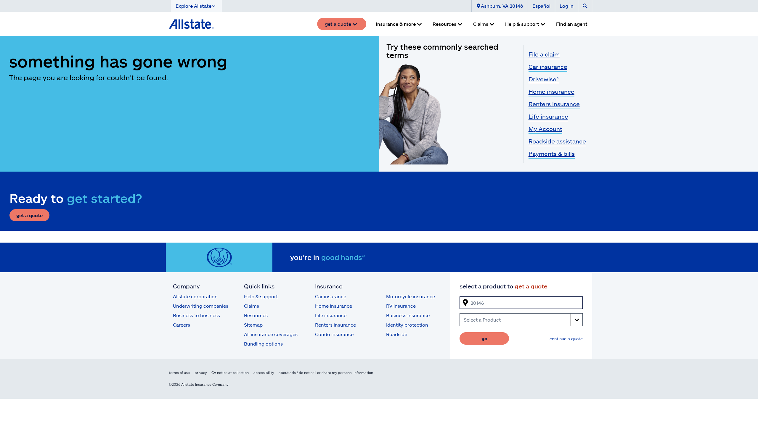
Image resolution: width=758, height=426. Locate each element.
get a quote (29, 215)
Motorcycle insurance (410, 296)
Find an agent (571, 24)
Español (541, 6)
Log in (567, 6)
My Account (545, 128)
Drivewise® (544, 79)
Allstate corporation (195, 296)
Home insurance (551, 91)
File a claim (544, 54)
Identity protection (407, 324)
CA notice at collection (230, 372)
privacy (201, 372)
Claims (251, 306)
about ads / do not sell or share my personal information (326, 372)
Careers (181, 324)
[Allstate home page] (191, 24)
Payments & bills (552, 153)
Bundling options (263, 343)
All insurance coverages (271, 334)
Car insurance (548, 66)
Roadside (396, 334)
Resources (256, 315)
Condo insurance (334, 334)
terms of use (179, 372)
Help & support (261, 296)
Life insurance (548, 116)
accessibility (263, 372)
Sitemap (253, 324)
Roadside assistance (557, 141)
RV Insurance (401, 306)
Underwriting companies (200, 306)
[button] (196, 6)
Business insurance (408, 315)
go (484, 338)
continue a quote (566, 338)
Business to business (196, 315)
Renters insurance (554, 103)
